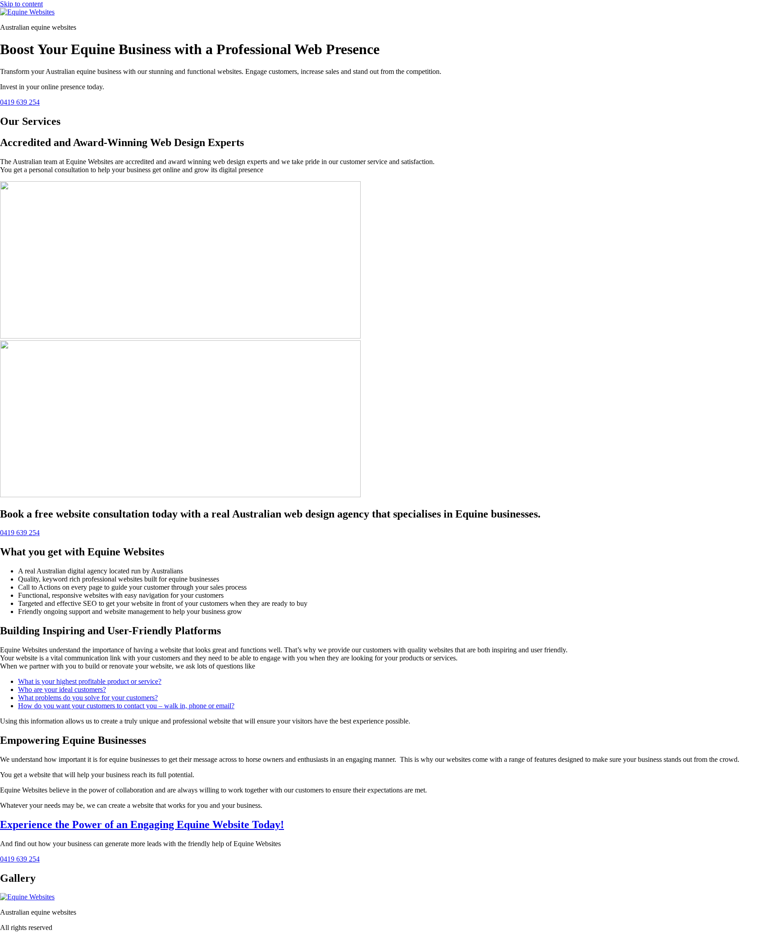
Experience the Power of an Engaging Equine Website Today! (142, 824)
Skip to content (21, 4)
